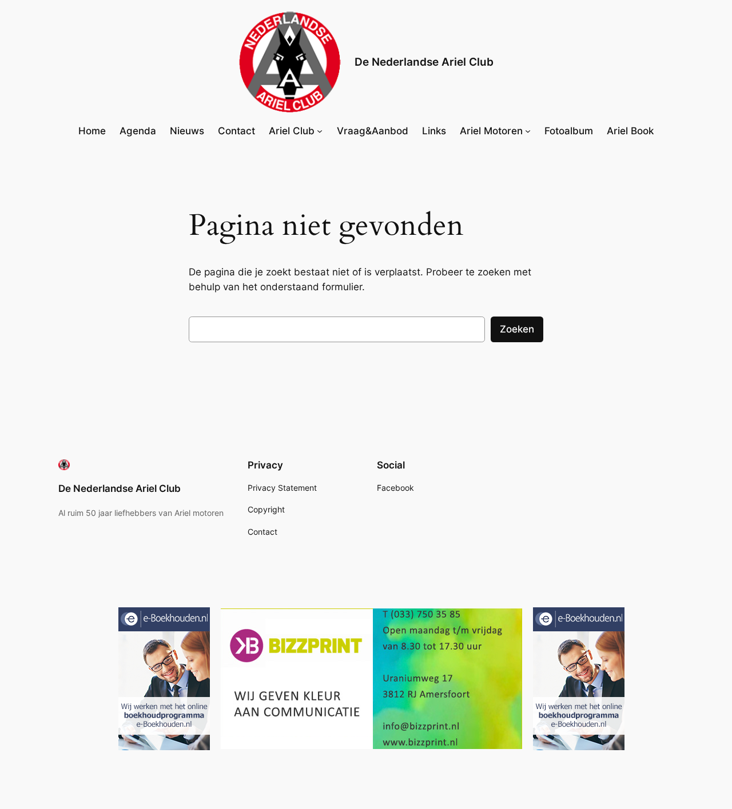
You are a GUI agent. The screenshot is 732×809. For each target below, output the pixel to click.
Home (92, 131)
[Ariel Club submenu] (320, 131)
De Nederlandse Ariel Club (424, 62)
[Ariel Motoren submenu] (528, 131)
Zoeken (517, 329)
